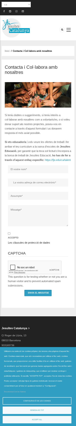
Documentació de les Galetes (15, 392)
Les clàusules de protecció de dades (29, 242)
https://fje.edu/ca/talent (58, 159)
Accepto (13, 237)
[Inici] (16, 27)
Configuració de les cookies (37, 401)
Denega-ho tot (37, 410)
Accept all (37, 420)
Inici (7, 51)
